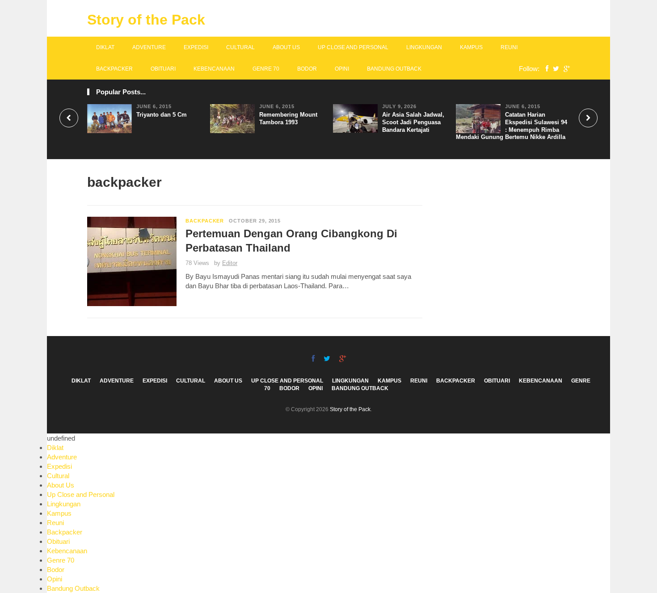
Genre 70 (266, 69)
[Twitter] (553, 68)
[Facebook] (544, 68)
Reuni (509, 47)
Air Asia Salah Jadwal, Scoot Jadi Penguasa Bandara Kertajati (413, 122)
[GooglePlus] (564, 68)
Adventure (149, 47)
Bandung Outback (394, 69)
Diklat (105, 47)
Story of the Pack (146, 20)
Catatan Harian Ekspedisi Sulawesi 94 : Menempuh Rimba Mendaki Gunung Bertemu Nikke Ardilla (511, 126)
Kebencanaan (214, 69)
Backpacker (114, 69)
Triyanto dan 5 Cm (161, 114)
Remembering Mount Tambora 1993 (288, 118)
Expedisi (196, 47)
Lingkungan (424, 47)
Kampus (471, 47)
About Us (286, 47)
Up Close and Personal (353, 47)
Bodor (307, 69)
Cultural (240, 47)
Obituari (163, 69)
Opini (342, 69)
